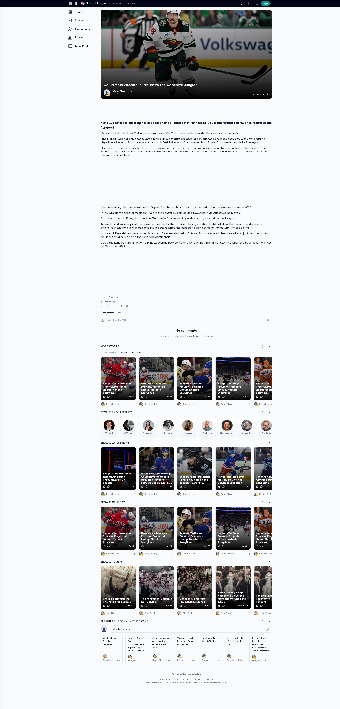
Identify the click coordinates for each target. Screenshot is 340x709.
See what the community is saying (124, 621)
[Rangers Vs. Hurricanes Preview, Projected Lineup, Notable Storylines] (118, 378)
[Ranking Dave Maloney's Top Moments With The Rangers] (271, 587)
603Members (115, 3)
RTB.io (217, 679)
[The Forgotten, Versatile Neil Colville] (156, 587)
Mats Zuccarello (111, 297)
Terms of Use (204, 683)
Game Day (110, 301)
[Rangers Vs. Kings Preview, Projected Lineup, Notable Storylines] (233, 378)
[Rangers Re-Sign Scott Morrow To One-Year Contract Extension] (233, 468)
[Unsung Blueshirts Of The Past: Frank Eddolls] (118, 587)
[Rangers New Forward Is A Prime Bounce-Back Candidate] (271, 468)
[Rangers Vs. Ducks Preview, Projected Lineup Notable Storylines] (271, 378)
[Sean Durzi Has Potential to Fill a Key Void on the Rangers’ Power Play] (194, 468)
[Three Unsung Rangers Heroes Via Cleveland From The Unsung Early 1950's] (233, 587)
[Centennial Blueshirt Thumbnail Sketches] (194, 587)
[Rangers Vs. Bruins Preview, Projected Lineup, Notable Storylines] (194, 378)
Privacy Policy (220, 683)
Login (265, 3)
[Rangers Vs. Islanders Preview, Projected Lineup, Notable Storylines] (156, 378)
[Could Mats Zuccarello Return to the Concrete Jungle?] (186, 54)
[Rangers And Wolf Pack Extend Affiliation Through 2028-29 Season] (118, 468)
